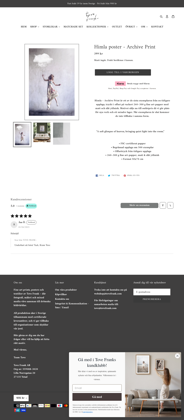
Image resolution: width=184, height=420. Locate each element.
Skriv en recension (140, 205)
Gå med (97, 397)
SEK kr (20, 398)
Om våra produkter (66, 290)
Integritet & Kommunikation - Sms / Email (72, 305)
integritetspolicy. (88, 412)
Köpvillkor (61, 294)
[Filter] (163, 205)
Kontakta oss (62, 299)
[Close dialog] (177, 355)
